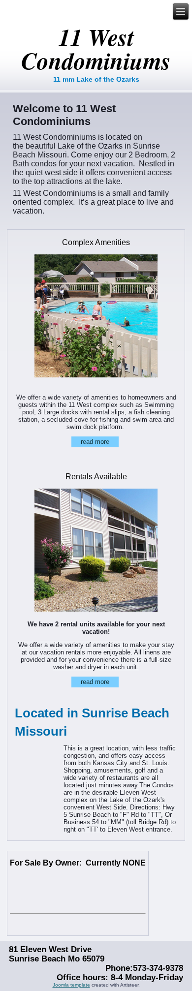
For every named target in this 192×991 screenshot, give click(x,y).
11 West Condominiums (96, 48)
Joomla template (71, 985)
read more (95, 441)
